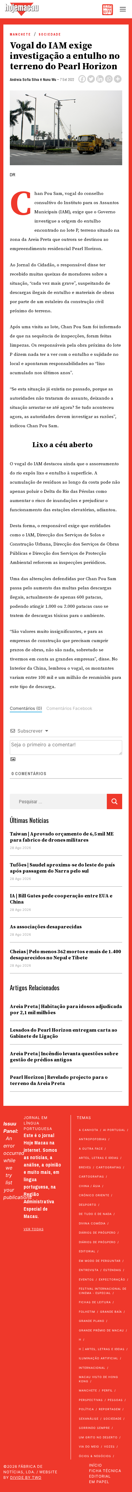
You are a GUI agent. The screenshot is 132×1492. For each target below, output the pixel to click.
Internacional (92, 1367)
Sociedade (50, 34)
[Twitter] (91, 79)
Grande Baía (111, 1311)
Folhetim (87, 1311)
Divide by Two (25, 1477)
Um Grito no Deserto (98, 1437)
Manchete (20, 34)
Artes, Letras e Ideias (98, 1157)
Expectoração (112, 1279)
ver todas (34, 1229)
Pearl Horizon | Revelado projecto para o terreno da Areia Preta (59, 1080)
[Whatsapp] (109, 79)
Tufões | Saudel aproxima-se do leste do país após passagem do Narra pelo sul (62, 868)
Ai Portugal (114, 1130)
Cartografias (108, 1167)
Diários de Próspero (97, 1232)
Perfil (107, 1390)
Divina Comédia (92, 1223)
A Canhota (88, 1130)
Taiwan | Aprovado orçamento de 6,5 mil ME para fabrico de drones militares (62, 837)
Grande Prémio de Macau (101, 1330)
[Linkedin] (100, 79)
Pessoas (115, 1400)
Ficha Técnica (105, 1470)
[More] (118, 79)
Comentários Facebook (69, 708)
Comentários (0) (26, 708)
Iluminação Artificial (98, 1358)
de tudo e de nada (95, 1214)
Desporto (87, 1204)
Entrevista (89, 1270)
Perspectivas (91, 1400)
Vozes (109, 1446)
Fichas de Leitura (95, 1302)
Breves (85, 1167)
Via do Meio (89, 1446)
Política (86, 1409)
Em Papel (99, 1481)
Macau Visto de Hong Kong (98, 1379)
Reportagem (110, 1409)
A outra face (91, 1148)
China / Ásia (89, 1186)
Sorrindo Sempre (94, 1427)
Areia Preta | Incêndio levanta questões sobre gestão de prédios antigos (64, 1057)
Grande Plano (91, 1321)
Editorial (87, 1251)
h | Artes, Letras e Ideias (102, 1349)
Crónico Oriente (94, 1195)
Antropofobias (93, 1139)
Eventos (86, 1279)
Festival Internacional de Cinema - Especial (102, 1291)
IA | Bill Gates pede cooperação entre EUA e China (61, 899)
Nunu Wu (49, 79)
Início (95, 1465)
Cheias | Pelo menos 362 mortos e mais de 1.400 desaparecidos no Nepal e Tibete (65, 955)
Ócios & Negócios (95, 1456)
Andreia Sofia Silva (24, 79)
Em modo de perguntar (100, 1260)
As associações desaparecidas (46, 927)
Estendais (112, 1270)
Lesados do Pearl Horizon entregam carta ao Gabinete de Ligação (63, 1033)
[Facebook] (82, 79)
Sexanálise (89, 1418)
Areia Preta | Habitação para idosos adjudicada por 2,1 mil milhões (66, 1009)
